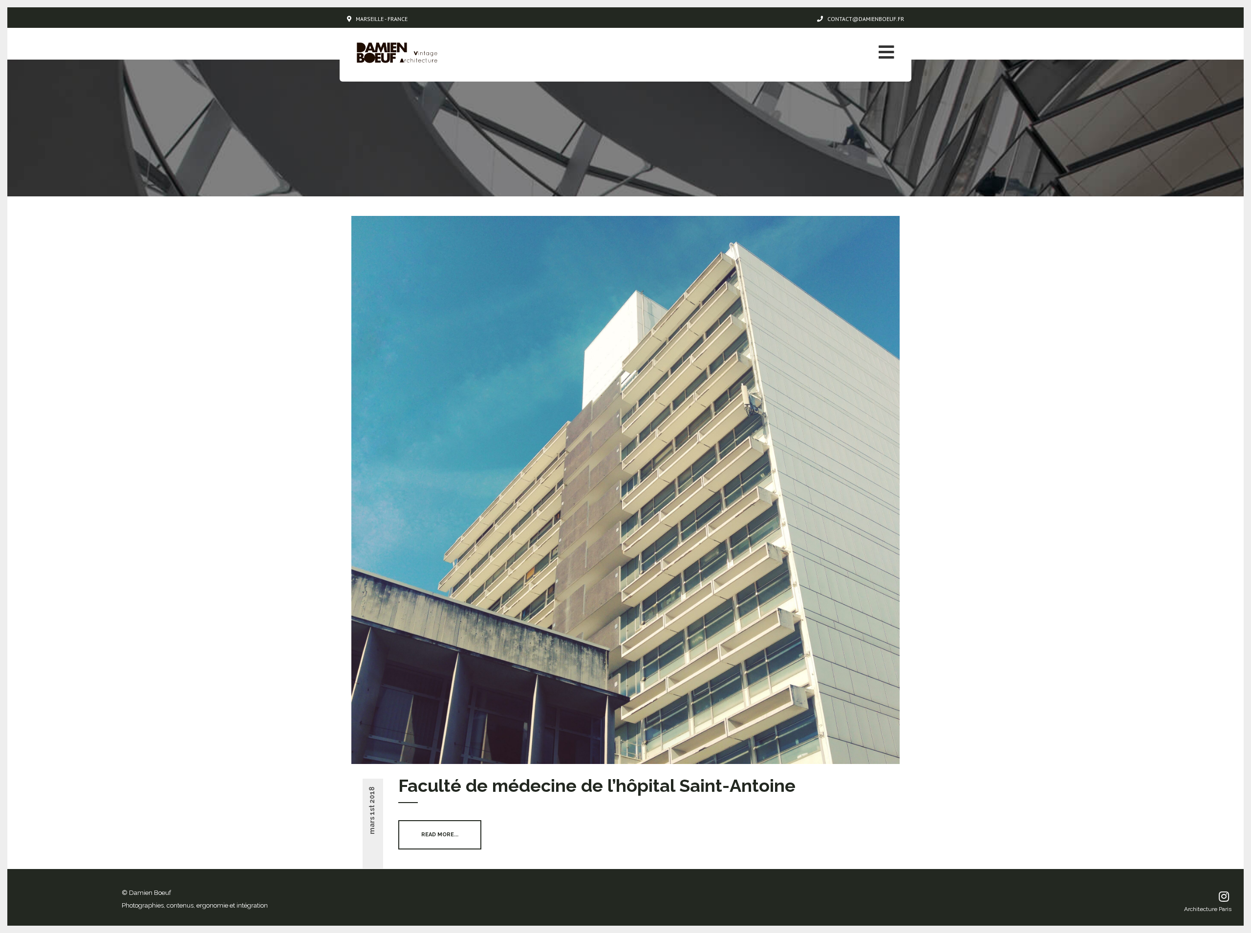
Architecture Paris (1207, 909)
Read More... (439, 834)
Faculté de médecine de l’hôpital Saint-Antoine (597, 785)
